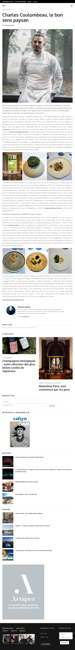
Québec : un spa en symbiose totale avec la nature (32, 526)
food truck (17, 327)
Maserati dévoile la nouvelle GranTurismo (29, 457)
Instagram (25, 316)
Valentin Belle (13, 225)
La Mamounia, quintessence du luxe (27, 538)
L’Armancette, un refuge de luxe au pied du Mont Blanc (33, 550)
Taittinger (6, 129)
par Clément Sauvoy (8, 25)
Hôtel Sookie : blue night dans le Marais (28, 513)
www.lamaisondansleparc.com (13, 300)
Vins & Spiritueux (7, 357)
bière (3, 327)
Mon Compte (20, 628)
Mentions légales (7, 628)
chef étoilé (10, 327)
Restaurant (6, 9)
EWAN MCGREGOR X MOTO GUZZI (26, 482)
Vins (35, 327)
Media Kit (23, 630)
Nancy (23, 327)
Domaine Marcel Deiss (53, 208)
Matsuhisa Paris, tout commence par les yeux (54, 387)
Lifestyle (41, 383)
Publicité (14, 630)
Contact (5, 630)
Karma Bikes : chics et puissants (26, 494)
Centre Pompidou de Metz (18, 132)
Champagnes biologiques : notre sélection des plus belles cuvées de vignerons (18, 366)
